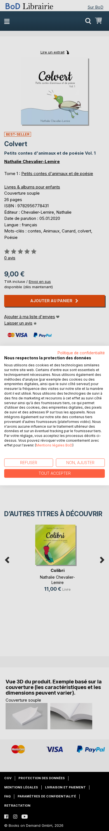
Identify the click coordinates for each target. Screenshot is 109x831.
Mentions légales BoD (54, 445)
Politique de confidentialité (81, 352)
